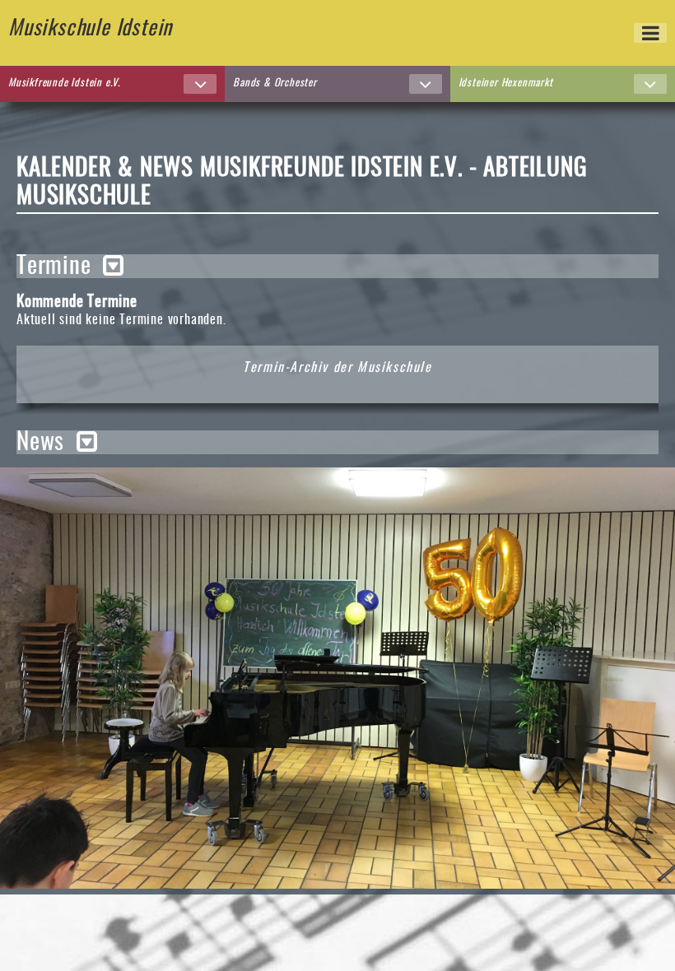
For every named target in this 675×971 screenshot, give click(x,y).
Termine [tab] (53, 266)
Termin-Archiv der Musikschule (337, 367)
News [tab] (40, 442)
